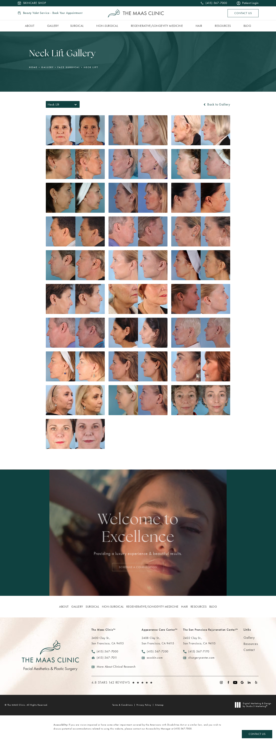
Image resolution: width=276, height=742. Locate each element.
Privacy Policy (143, 704)
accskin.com (155, 658)
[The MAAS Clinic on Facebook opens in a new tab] (228, 682)
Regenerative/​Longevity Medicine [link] (157, 26)
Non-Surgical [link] (107, 26)
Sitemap (159, 704)
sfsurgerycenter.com (201, 658)
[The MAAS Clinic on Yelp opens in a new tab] (256, 682)
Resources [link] (223, 26)
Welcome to (138, 529)
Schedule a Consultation (138, 567)
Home (33, 67)
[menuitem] (30, 26)
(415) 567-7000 (183, 728)
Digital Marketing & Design (257, 705)
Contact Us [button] (257, 734)
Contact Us (243, 13)
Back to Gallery (218, 104)
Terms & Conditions (122, 704)
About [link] (30, 26)
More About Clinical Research (116, 667)
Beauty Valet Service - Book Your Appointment (52, 13)
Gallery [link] (53, 26)
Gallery (47, 67)
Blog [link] (247, 26)
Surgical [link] (77, 26)
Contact (249, 650)
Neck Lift (91, 67)
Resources (251, 644)
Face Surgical (68, 67)
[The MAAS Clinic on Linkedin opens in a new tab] (249, 682)
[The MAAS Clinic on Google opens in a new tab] (242, 682)
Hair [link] (199, 26)
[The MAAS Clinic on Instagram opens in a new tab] (221, 682)
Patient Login (250, 3)
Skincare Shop (34, 3)
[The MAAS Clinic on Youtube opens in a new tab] (235, 682)
